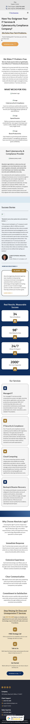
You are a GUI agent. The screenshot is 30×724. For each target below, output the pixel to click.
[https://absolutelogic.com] (13, 12)
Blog (15, 2)
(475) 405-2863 (7, 712)
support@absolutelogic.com (10, 703)
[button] (27, 13)
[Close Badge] (23, 716)
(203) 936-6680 (7, 700)
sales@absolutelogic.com (9, 715)
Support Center (15, 4)
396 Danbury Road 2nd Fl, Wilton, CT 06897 (12, 694)
